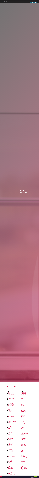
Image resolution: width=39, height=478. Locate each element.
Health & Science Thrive (10, 414)
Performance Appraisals (23, 438)
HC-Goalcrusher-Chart (10, 450)
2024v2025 (9, 399)
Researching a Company (23, 445)
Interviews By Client (10, 460)
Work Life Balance (23, 466)
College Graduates (23, 400)
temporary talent (23, 461)
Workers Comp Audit (10, 423)
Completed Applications (10, 445)
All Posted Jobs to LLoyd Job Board (12, 421)
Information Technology (23, 425)
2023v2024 (9, 402)
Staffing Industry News (23, 454)
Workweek (22, 471)
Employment (22, 416)
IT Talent (22, 429)
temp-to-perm (22, 460)
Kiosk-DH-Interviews (10, 437)
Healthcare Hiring (23, 423)
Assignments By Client (10, 457)
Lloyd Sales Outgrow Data (11, 404)
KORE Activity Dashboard (11, 405)
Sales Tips (22, 450)
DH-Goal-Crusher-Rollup (10, 425)
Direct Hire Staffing (23, 408)
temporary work (22, 463)
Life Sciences (9, 439)
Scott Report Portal (10, 461)
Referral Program (10, 462)
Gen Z (21, 419)
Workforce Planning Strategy (24, 468)
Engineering (22, 417)
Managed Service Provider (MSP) (24, 433)
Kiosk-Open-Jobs (10, 434)
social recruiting (22, 452)
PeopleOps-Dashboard (10, 451)
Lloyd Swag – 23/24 (10, 432)
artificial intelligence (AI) (23, 393)
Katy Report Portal (10, 444)
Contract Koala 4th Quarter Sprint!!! (12, 431)
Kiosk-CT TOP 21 (10, 448)
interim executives (23, 426)
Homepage (9, 393)
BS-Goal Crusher (10, 465)
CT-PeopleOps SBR (10, 411)
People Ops (9, 455)
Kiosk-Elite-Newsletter (10, 443)
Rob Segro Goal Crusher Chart (11, 456)
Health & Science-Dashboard (11, 467)
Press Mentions (22, 440)
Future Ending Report (10, 471)
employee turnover (23, 414)
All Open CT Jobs (10, 415)
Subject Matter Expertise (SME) (24, 457)
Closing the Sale (22, 399)
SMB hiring (22, 451)
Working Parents (22, 469)
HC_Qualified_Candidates (11, 398)
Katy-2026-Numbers (10, 440)
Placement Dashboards (10, 475)
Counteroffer (22, 405)
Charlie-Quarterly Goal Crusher (11, 474)
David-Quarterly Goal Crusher (11, 420)
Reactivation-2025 (10, 427)
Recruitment (22, 443)
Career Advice (22, 397)
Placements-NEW (10, 454)
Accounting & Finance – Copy (11, 394)
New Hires (9, 428)
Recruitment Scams (23, 444)
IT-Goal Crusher (9, 466)
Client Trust (22, 398)
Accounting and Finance (23, 392)
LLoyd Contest (9, 473)
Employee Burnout (23, 410)
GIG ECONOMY (22, 421)
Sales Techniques (23, 449)
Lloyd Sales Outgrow (10, 392)
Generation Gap (22, 420)
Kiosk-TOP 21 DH (10, 449)
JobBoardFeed (9, 469)
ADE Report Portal (10, 446)
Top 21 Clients (9, 419)
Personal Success (23, 439)
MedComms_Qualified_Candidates (12, 400)
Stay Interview (22, 455)
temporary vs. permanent (23, 462)
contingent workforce (23, 402)
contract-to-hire (22, 404)
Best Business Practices (23, 394)
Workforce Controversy (23, 467)
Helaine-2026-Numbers (10, 426)
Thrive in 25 (9, 408)
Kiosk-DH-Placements (10, 438)
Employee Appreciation (23, 409)
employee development (23, 411)
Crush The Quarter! (10, 429)
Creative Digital (22, 406)
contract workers (23, 403)
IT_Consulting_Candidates (11, 403)
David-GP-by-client (10, 422)
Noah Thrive (9, 406)
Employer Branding (23, 415)
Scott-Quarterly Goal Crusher (11, 463)
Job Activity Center (10, 409)
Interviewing (22, 427)
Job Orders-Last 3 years (10, 452)
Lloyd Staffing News (23, 432)
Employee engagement (23, 412)
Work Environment (23, 465)
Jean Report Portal (10, 410)
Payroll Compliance (23, 437)
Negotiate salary (23, 434)
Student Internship (23, 456)
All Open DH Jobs (10, 412)
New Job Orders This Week (11, 416)
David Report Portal (10, 417)
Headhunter (22, 422)
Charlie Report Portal (10, 472)
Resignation (22, 446)
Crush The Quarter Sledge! (11, 468)
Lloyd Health (22, 431)
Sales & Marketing (23, 448)
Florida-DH (9, 433)
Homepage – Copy (10, 397)
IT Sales (21, 428)
